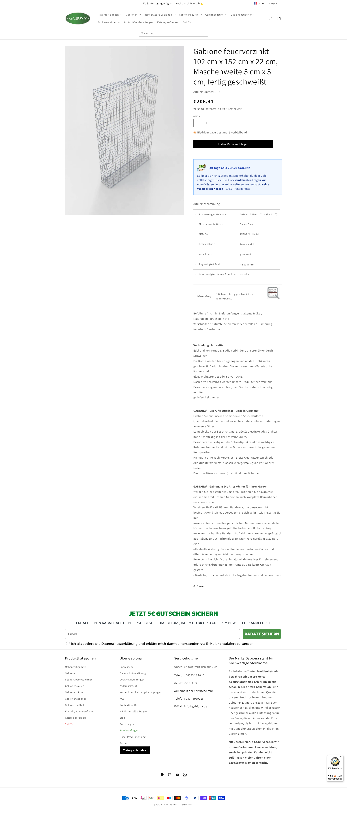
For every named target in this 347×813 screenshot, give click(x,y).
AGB (122, 698)
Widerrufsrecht (128, 686)
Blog (122, 717)
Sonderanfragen (129, 730)
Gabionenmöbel (74, 705)
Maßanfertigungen (76, 667)
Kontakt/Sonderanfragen (79, 711)
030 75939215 (195, 699)
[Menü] (341, 757)
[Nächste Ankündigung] (216, 3)
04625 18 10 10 (195, 675)
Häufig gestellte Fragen (133, 711)
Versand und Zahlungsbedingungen (141, 692)
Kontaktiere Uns (129, 705)
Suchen (124, 743)
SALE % (69, 724)
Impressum (126, 667)
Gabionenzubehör (75, 698)
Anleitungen (127, 724)
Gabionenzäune (74, 692)
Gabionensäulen (74, 686)
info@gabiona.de (195, 706)
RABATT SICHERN (262, 634)
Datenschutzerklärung (133, 673)
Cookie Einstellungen (132, 679)
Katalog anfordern (76, 717)
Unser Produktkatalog (133, 736)
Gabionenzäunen (240, 703)
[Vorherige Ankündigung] (131, 3)
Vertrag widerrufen (134, 750)
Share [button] (200, 586)
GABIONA (165, 804)
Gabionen (70, 673)
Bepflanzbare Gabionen (79, 679)
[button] (109, 14)
